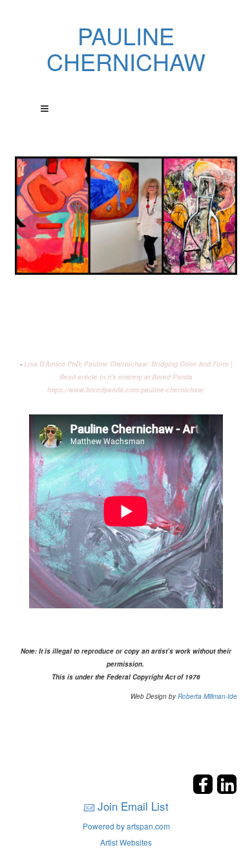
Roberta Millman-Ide (207, 696)
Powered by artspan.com (126, 825)
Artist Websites (126, 842)
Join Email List (133, 806)
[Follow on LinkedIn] (226, 790)
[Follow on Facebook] (204, 790)
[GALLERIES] (126, 214)
